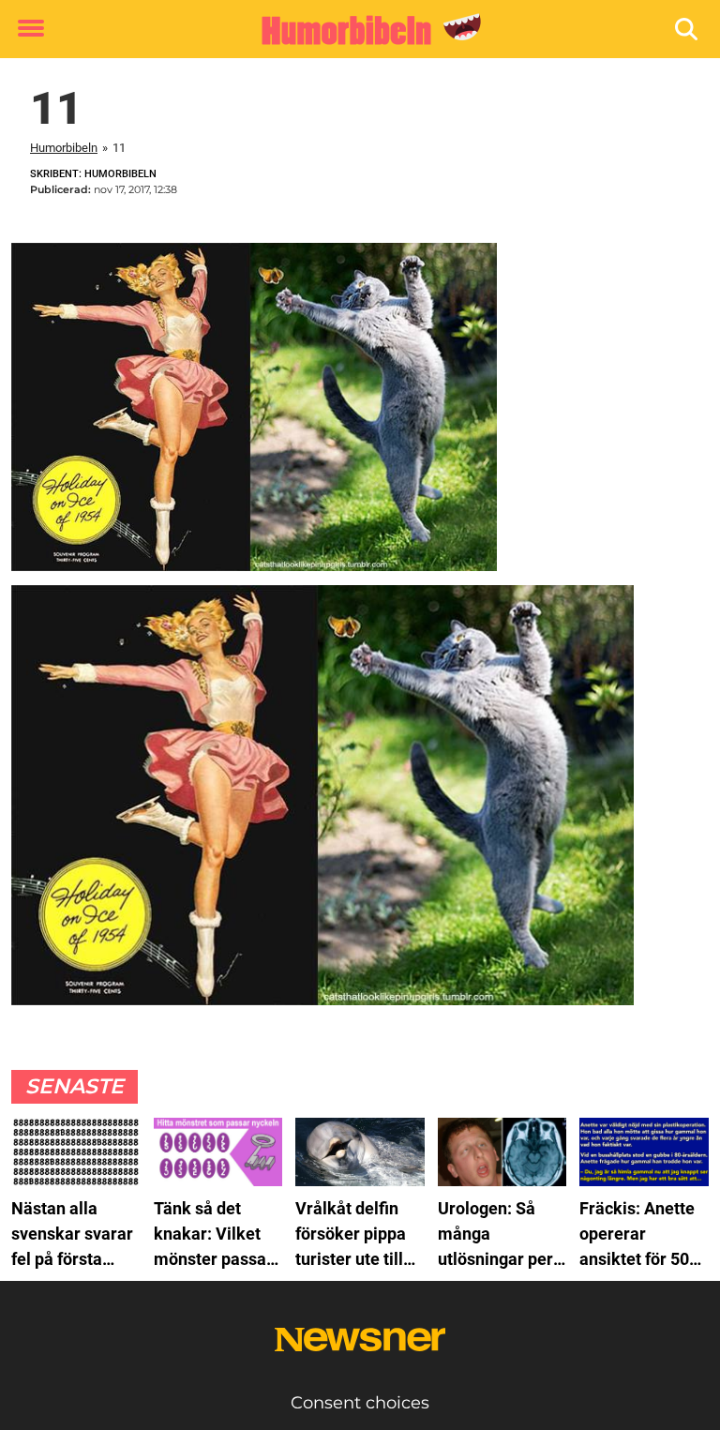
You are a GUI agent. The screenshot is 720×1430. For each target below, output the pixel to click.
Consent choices (360, 1402)
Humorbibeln (64, 148)
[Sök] (687, 29)
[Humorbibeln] (353, 30)
